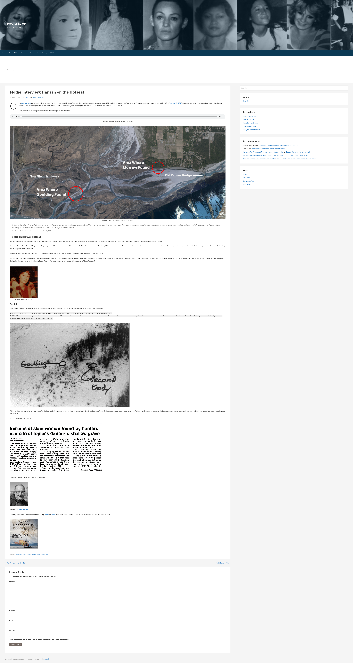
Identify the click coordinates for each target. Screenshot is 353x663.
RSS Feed (53, 53)
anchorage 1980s (21, 555)
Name (12, 610)
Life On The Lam (249, 120)
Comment (13, 581)
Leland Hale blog (41, 53)
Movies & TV (13, 53)
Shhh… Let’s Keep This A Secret (297, 155)
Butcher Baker (16, 23)
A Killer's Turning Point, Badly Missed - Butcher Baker (261, 159)
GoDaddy (47, 659)
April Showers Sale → (223, 563)
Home (3, 53)
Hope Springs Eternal (250, 123)
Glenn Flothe (45, 555)
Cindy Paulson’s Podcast (251, 130)
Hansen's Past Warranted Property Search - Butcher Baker (263, 152)
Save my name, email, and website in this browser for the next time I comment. (41, 639)
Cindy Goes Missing (250, 126)
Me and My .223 (175, 103)
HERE (53, 515)
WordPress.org (248, 184)
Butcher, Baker (22, 510)
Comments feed (248, 181)
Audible (29, 555)
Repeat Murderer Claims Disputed (298, 152)
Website (12, 630)
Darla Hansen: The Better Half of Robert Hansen (268, 149)
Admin (26, 97)
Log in (245, 174)
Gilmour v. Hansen (249, 116)
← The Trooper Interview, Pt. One (16, 563)
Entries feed (247, 178)
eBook (22, 53)
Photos (30, 53)
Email (12, 620)
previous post (26, 103)
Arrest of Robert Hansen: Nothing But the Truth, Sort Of (278, 145)
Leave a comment (38, 97)
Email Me (246, 101)
